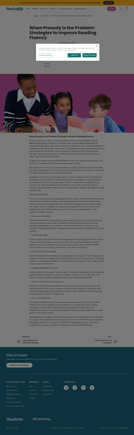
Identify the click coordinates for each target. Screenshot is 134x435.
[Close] (97, 46)
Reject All (74, 55)
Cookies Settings (45, 55)
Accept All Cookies (90, 55)
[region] (68, 52)
